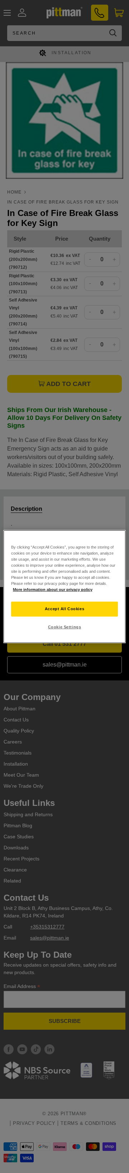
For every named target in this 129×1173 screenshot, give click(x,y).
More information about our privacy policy (52, 589)
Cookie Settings (64, 627)
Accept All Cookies (64, 609)
